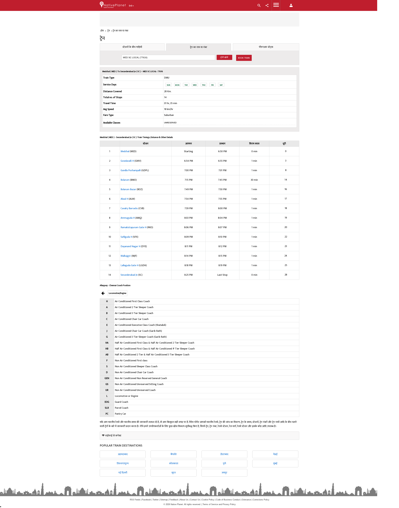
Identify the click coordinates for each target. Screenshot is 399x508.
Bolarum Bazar (129, 189)
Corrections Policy (261, 500)
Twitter (156, 500)
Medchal (125, 151)
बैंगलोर (174, 454)
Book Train (244, 58)
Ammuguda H (128, 218)
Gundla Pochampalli (131, 170)
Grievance (246, 500)
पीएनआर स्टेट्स (266, 47)
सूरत (173, 473)
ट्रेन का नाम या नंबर (198, 47)
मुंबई (275, 463)
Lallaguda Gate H (130, 265)
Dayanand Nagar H (131, 246)
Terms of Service (210, 504)
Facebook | (147, 500)
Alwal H (125, 199)
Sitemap (164, 500)
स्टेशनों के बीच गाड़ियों (132, 47)
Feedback (173, 500)
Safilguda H (127, 237)
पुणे (224, 463)
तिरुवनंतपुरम (123, 463)
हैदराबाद (224, 454)
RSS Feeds (135, 500)
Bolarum (125, 180)
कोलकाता (173, 463)
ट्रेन (108, 31)
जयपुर (224, 473)
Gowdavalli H (128, 161)
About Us (184, 500)
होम (102, 31)
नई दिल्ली (122, 473)
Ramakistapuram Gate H (134, 227)
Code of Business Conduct (228, 500)
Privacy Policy (229, 504)
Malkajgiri (126, 256)
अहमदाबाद (123, 454)
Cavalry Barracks (129, 208)
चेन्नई (275, 454)
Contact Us (195, 500)
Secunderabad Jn (129, 275)
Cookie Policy (208, 500)
